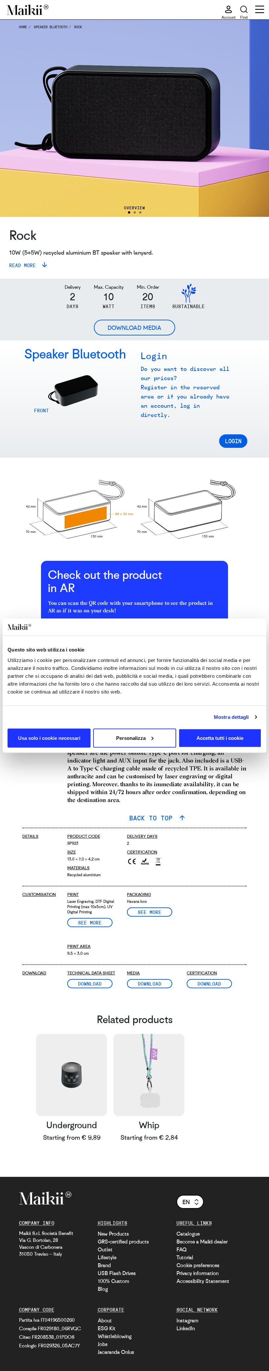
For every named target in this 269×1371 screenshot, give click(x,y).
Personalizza (131, 738)
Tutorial (184, 1257)
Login (233, 441)
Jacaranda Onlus (116, 1352)
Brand (104, 1265)
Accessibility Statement (202, 1281)
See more (90, 922)
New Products (113, 1233)
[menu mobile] (259, 10)
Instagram (187, 1320)
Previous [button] (15, 118)
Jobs (103, 1344)
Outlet (105, 1249)
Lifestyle (107, 1257)
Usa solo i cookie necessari (49, 738)
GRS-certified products (123, 1241)
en (186, 1201)
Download (90, 984)
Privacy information (197, 1273)
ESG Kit (106, 1328)
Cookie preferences (197, 1265)
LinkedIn (185, 1328)
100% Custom (113, 1281)
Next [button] (254, 118)
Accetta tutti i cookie (220, 738)
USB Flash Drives (117, 1273)
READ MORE (24, 265)
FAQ (181, 1249)
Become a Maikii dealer (202, 1241)
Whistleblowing (115, 1336)
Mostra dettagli (231, 717)
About (105, 1320)
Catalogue (188, 1233)
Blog (103, 1289)
